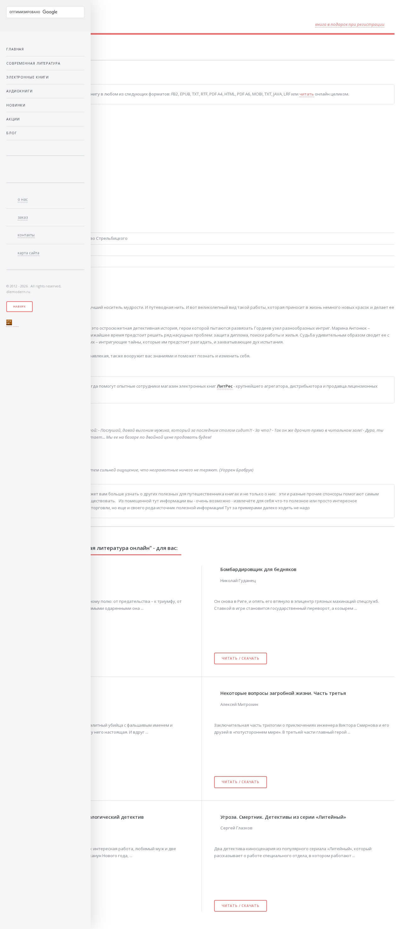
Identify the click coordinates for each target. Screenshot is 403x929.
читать (306, 94)
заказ (23, 217)
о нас (23, 199)
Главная (15, 49)
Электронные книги (27, 77)
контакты (26, 235)
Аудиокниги (19, 91)
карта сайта (28, 253)
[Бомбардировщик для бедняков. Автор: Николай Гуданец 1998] (217, 569)
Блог (11, 132)
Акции (13, 119)
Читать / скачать (240, 658)
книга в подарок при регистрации (349, 24)
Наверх (19, 306)
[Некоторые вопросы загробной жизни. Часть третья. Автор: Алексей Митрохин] (217, 692)
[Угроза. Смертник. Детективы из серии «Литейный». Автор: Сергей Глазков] (217, 816)
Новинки (16, 105)
